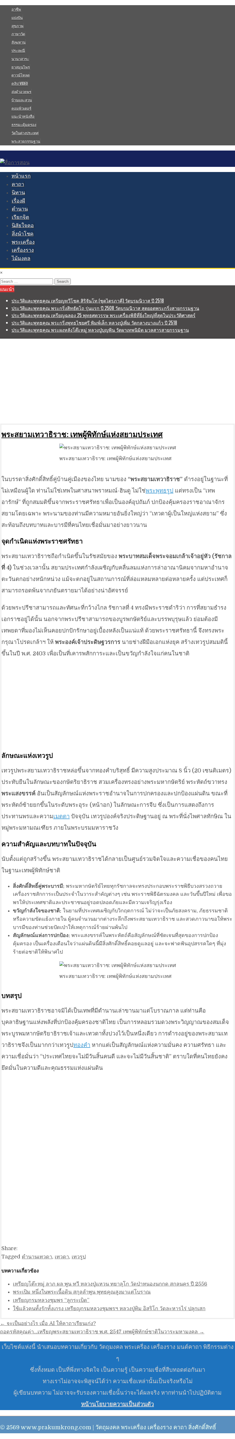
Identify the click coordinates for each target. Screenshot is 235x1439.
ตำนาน (20, 209)
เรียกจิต (20, 217)
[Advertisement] (117, 381)
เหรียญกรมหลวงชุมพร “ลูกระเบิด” (51, 1300)
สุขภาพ (17, 26)
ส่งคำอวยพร (21, 91)
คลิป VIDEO (19, 83)
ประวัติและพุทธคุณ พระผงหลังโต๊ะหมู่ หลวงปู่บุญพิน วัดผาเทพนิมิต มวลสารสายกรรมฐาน (100, 329)
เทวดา (62, 1257)
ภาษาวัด (18, 34)
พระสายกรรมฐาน (25, 141)
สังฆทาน (18, 42)
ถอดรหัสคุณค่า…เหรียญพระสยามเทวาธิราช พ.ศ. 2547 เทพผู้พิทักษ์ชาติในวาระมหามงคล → (102, 1332)
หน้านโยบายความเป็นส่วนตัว (117, 1404)
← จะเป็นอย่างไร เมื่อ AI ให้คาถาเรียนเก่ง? (48, 1323)
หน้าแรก (21, 176)
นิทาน (18, 192)
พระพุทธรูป (159, 490)
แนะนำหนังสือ (22, 116)
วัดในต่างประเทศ (24, 133)
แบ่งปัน (17, 17)
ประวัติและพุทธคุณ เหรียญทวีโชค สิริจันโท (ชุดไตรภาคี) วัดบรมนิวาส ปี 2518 (87, 300)
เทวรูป (79, 1257)
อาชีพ (16, 9)
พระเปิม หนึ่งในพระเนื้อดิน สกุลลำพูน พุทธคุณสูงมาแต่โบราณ (82, 1292)
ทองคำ (81, 1045)
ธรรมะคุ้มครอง (23, 124)
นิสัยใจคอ (23, 225)
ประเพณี (18, 50)
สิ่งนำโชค (23, 234)
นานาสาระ (20, 59)
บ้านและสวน (21, 100)
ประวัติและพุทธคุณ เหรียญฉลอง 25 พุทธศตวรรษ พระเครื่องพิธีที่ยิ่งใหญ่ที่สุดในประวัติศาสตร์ (103, 315)
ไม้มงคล (21, 258)
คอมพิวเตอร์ (21, 108)
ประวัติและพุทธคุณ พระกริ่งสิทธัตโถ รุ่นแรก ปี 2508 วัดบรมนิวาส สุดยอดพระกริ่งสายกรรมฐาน (105, 308)
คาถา (18, 184)
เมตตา (61, 816)
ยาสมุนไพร (20, 67)
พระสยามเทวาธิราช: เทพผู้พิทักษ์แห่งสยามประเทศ (82, 434)
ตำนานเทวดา (37, 1257)
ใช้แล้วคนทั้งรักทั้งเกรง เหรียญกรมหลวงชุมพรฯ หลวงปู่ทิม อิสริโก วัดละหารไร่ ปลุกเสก (109, 1308)
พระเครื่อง (23, 242)
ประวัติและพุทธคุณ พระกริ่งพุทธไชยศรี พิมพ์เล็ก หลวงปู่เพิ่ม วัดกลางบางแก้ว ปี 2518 (94, 322)
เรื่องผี (18, 201)
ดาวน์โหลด (20, 75)
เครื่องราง (23, 250)
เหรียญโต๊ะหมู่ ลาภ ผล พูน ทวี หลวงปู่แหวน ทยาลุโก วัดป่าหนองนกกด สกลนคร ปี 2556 (110, 1284)
